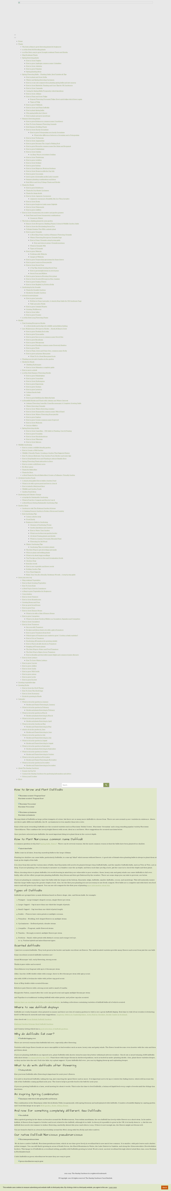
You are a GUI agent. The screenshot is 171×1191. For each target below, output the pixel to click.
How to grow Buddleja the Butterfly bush (40, 398)
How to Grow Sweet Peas (35, 265)
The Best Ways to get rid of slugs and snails (41, 550)
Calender (21, 699)
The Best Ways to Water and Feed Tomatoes (42, 649)
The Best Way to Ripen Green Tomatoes (40, 652)
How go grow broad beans (31, 605)
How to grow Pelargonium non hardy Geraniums (47, 132)
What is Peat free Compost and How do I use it (38, 500)
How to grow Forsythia (34, 434)
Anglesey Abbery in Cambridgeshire (71, 1015)
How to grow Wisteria (33, 251)
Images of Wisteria (37, 257)
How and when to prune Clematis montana (49, 243)
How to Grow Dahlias (33, 152)
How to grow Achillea (34, 160)
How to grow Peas (28, 608)
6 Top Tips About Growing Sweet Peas (43, 268)
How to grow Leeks (29, 677)
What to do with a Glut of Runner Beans (40, 613)
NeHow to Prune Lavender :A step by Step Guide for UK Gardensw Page (56, 301)
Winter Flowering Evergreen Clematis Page (46, 237)
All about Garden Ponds (26, 478)
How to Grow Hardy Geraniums (37, 130)
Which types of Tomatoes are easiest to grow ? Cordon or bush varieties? (52, 635)
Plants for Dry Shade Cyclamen (37, 190)
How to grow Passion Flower (36, 282)
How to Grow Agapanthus (35, 141)
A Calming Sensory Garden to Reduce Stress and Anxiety (43, 511)
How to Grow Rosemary (30, 693)
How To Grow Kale (29, 586)
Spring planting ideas (33, 72)
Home (20, 41)
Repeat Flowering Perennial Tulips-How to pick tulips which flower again (56, 99)
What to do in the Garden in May (34, 724)
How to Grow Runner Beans (32, 611)
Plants (20, 44)
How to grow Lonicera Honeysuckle (39, 262)
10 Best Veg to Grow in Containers (34, 588)
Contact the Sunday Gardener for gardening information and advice (46, 774)
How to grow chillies (29, 666)
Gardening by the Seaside (31, 287)
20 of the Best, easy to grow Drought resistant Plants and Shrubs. (45, 52)
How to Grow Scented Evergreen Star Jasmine (43, 279)
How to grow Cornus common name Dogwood (42, 420)
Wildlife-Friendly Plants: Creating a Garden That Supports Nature (46, 453)
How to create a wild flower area (33, 464)
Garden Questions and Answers (41, 528)
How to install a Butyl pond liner (33, 486)
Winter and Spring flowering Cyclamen (40, 80)
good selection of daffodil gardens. (54, 1029)
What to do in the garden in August (34, 740)
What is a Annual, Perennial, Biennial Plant (45, 539)
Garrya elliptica (32, 425)
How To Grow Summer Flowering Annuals (41, 124)
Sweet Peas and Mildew (38, 273)
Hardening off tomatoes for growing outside (41, 641)
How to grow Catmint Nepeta (36, 306)
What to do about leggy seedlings (38, 555)
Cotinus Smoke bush (33, 392)
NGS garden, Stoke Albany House (54, 1106)
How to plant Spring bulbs (35, 110)
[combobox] (82, 785)
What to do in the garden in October (35, 752)
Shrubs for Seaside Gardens (36, 293)
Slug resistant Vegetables (31, 580)
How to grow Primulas (34, 69)
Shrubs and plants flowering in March (39, 716)
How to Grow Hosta (33, 201)
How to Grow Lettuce (29, 658)
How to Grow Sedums (33, 163)
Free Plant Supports (33, 572)
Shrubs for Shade (28, 362)
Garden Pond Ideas (29, 492)
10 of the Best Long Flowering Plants (35, 318)
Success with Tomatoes (34, 627)
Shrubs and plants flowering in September (41, 749)
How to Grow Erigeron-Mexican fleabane (41, 168)
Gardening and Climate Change (29, 494)
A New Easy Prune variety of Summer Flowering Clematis (51, 235)
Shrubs (20, 320)
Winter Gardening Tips (34, 544)
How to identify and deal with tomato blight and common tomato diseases (52, 655)
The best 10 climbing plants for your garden (37, 221)
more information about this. (98, 885)
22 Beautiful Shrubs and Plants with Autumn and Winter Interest (45, 400)
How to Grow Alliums (33, 94)
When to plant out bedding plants (38, 552)
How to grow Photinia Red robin (37, 331)
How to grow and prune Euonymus (38, 353)
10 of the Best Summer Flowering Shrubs (36, 373)
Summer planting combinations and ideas (41, 179)
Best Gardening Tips (29, 514)
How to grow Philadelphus (35, 376)
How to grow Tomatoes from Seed (38, 633)
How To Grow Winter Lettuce (36, 660)
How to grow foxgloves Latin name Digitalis (41, 204)
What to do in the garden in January (35, 702)
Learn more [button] (113, 1187)
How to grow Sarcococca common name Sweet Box (44, 337)
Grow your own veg (25, 577)
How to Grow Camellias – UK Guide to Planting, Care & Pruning (49, 431)
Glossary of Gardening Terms (40, 525)
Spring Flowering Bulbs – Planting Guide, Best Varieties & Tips (44, 74)
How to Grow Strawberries (31, 599)
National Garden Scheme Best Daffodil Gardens (33, 1024)
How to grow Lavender (34, 298)
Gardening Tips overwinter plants (42, 547)
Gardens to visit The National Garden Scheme (39, 508)
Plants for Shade (28, 185)
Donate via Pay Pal (29, 771)
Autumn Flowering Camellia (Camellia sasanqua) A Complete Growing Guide (53, 403)
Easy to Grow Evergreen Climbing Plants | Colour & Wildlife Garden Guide (52, 224)
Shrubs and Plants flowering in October (40, 754)
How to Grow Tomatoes (30, 624)
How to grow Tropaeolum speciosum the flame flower (45, 260)
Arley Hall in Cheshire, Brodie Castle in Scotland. (107, 1015)
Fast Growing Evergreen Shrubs (33, 323)
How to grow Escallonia (34, 340)
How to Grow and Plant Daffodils (37, 107)
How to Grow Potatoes (30, 597)
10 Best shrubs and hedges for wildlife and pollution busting (46, 326)
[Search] (106, 785)
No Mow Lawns (27, 467)
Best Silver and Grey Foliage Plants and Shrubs (43, 182)
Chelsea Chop (31, 561)
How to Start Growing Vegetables (34, 583)
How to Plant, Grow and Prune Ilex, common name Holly (46, 351)
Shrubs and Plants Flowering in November (41, 760)
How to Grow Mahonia (34, 423)
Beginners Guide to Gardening (37, 522)
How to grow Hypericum (34, 384)
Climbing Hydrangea (33, 365)
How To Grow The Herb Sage (32, 691)
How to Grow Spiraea (33, 442)
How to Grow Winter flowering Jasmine (40, 409)
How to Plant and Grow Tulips (36, 96)
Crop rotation (27, 594)
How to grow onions (29, 674)
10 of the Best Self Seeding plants (34, 49)
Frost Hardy (30, 519)
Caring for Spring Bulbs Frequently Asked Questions (44, 91)
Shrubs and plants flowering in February (40, 710)
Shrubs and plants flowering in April (39, 721)
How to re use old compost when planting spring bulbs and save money (51, 83)
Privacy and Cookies (29, 776)
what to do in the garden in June (33, 729)
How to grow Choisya (33, 387)
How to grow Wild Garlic (31, 671)
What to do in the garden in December (36, 763)
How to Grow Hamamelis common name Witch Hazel (45, 412)
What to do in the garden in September (36, 746)
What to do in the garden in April (34, 718)
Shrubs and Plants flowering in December (41, 765)
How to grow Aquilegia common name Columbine (43, 63)
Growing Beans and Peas (31, 602)
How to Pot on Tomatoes (35, 638)
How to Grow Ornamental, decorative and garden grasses (43, 213)
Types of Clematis (36, 248)
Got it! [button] (165, 1187)
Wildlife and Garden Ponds (31, 489)
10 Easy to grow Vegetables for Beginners (36, 591)
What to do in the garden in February (35, 707)
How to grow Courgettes (30, 616)
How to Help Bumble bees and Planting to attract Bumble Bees (44, 459)
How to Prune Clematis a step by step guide (45, 240)
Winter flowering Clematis (35, 406)
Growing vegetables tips (26, 682)
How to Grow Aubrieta (34, 66)
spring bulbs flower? (49, 844)
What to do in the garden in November (36, 757)
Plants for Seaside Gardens (36, 290)
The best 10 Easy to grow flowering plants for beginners (41, 47)
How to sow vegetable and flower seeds (40, 566)
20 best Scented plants (30, 295)
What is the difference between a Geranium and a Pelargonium (56, 135)
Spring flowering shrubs (30, 428)
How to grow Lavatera (34, 389)
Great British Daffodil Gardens (39, 1019)
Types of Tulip (35, 102)
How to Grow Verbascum (35, 138)
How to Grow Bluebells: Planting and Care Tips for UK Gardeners (49, 85)
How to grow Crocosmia (34, 174)
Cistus (28, 395)
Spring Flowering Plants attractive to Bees (37, 461)
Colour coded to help (33, 517)
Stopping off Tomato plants (35, 646)
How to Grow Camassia (34, 88)
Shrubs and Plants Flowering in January (40, 705)
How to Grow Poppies (33, 60)
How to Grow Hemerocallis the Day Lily (40, 171)
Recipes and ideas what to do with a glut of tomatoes (44, 630)
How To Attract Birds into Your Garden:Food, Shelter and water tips (46, 456)
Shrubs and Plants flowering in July (38, 738)
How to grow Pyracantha (35, 334)
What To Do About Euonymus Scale (43, 356)
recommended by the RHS (39, 1058)
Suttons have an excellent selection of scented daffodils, (37, 1002)
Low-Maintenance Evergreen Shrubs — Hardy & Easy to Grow (44, 329)
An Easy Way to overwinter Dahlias (43, 154)
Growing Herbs (23, 685)
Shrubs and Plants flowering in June (39, 732)
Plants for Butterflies (29, 470)
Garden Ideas (23, 506)
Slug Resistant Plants (30, 55)
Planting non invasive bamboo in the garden (38, 359)
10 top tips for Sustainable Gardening (35, 497)
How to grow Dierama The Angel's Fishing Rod (43, 143)
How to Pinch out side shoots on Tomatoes (41, 644)
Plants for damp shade (34, 193)
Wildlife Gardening (25, 445)
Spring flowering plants (30, 58)
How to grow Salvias (33, 166)
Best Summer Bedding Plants (36, 127)
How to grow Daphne (33, 417)
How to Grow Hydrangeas (35, 381)
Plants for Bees (27, 472)
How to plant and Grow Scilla (36, 77)
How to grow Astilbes (33, 210)
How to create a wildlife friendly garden (36, 447)
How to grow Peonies (33, 315)
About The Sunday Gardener (28, 768)
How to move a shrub (29, 370)
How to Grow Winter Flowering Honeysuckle (42, 414)
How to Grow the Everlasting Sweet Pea (40, 226)
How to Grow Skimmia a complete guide (40, 367)
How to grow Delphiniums (35, 149)
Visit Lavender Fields (37, 304)
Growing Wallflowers (33, 309)
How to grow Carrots (29, 663)
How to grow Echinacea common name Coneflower (44, 121)
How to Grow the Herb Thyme (33, 688)
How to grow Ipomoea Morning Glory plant (41, 276)
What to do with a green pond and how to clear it (39, 483)
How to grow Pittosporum (35, 342)
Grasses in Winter (36, 218)
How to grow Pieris (32, 348)
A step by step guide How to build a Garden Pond (39, 481)
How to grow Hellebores (34, 188)
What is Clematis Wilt (38, 246)
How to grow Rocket (29, 680)
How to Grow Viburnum (34, 439)
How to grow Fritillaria (34, 105)
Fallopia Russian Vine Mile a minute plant (41, 229)
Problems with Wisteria (38, 254)
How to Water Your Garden (40, 530)
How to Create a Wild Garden (32, 450)
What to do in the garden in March (34, 713)
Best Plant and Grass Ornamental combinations (43, 215)
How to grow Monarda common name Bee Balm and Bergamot (48, 146)
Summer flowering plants (31, 119)
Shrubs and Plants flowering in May (38, 727)
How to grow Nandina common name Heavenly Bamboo (46, 345)
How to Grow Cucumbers (31, 622)
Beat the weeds (31, 564)
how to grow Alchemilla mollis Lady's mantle (42, 177)
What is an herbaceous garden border (43, 533)
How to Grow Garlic (29, 669)
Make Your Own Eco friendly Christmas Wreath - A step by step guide (51, 575)
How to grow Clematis (34, 232)
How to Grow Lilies (32, 312)
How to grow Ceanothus (34, 378)
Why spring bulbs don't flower (36, 113)
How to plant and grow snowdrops (38, 116)
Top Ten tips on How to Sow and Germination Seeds (44, 558)
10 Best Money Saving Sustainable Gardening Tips (40, 503)
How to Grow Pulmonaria (35, 207)
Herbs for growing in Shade (32, 696)
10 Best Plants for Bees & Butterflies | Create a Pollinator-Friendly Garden (48, 475)
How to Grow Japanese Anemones (38, 196)
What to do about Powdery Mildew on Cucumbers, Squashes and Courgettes (53, 619)
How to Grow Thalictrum (35, 157)
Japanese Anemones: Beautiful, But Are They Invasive (49, 199)
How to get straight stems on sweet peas (44, 271)
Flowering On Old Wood (38, 541)
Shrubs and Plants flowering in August (39, 743)
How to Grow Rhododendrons (37, 436)
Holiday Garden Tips (33, 569)
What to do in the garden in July (33, 735)
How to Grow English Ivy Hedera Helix (40, 284)
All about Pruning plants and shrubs (42, 536)
